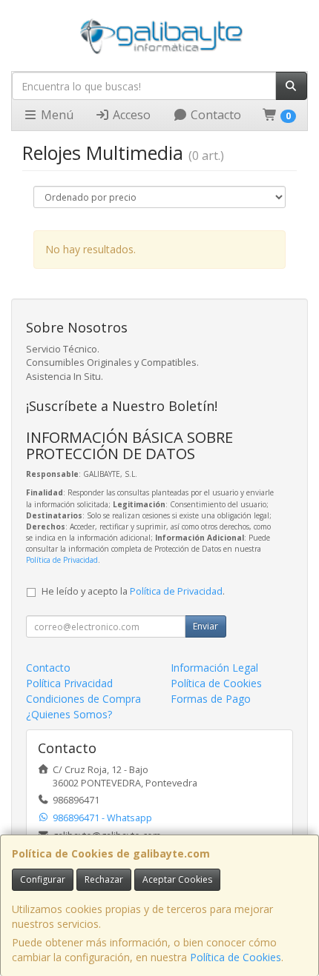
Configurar (42, 879)
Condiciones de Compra (83, 699)
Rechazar (104, 879)
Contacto (214, 115)
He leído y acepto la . (133, 591)
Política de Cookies (235, 957)
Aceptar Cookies (177, 879)
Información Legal (214, 668)
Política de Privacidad (62, 560)
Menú (55, 115)
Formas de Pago (211, 699)
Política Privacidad (69, 683)
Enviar (205, 626)
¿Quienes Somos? (69, 714)
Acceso (130, 115)
